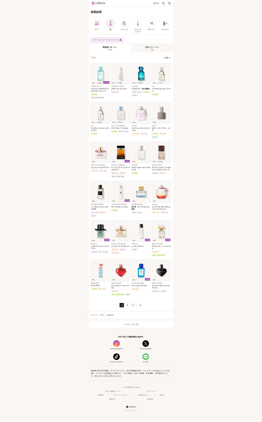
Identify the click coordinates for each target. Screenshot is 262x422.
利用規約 (101, 395)
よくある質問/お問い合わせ (131, 387)
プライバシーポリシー (120, 395)
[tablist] (131, 48)
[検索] (163, 3)
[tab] (110, 48)
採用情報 (150, 399)
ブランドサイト (151, 391)
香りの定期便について (113, 391)
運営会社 (112, 399)
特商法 (162, 395)
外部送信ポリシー (144, 395)
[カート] (169, 3)
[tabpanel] (131, 181)
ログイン (156, 3)
